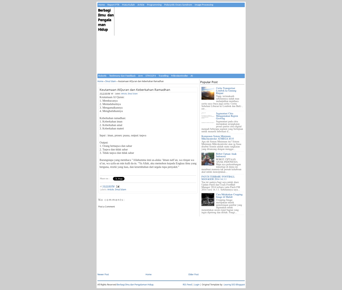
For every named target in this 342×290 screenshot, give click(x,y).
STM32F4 (151, 76)
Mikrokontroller (179, 76)
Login (197, 284)
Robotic (102, 76)
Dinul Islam (110, 81)
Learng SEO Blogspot (234, 284)
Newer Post (103, 274)
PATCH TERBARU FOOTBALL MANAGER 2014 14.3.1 (218, 178)
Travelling (164, 76)
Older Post (193, 274)
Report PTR (113, 5)
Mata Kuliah (128, 5)
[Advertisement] (179, 32)
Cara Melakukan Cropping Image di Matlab (229, 195)
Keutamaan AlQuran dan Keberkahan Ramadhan (135, 89)
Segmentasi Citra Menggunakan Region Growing (227, 116)
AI (192, 76)
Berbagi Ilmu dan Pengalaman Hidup (106, 20)
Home (101, 5)
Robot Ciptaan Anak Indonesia (226, 155)
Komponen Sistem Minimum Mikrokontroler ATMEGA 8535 (217, 137)
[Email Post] (117, 186)
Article (141, 5)
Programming (154, 5)
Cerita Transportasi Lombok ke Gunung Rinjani (226, 90)
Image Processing (204, 5)
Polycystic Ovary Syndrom (178, 5)
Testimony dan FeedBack (122, 76)
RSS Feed (187, 284)
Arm (140, 76)
